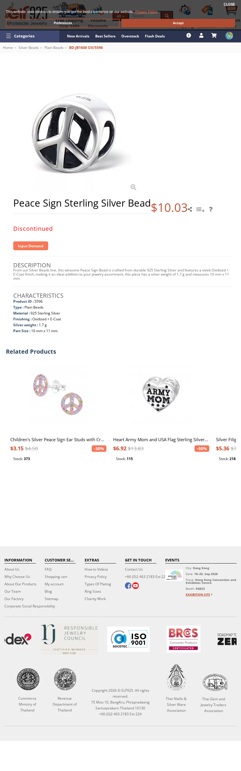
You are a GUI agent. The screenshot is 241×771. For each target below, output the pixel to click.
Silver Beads (29, 47)
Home (8, 47)
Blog (48, 591)
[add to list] (201, 211)
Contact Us (134, 569)
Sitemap (51, 598)
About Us (11, 569)
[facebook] (128, 586)
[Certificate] (69, 639)
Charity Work (95, 598)
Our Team (12, 591)
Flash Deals (155, 36)
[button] (29, 35)
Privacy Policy (96, 576)
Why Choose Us (17, 576)
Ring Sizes (93, 591)
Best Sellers (105, 36)
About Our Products (20, 584)
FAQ (48, 569)
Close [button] (229, 4)
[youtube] (135, 586)
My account (54, 584)
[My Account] (202, 35)
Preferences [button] (63, 23)
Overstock (130, 36)
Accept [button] (178, 23)
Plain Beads (53, 47)
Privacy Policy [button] (146, 12)
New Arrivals (78, 36)
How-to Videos (96, 569)
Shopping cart (56, 576)
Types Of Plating (98, 584)
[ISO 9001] (128, 639)
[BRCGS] (183, 639)
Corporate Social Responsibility (29, 606)
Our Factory (14, 598)
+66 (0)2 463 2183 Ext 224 (146, 576)
